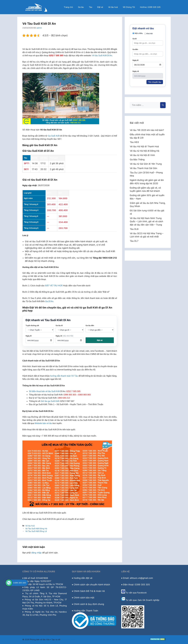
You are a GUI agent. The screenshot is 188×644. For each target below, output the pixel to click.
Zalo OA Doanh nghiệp (148, 600)
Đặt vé (100, 7)
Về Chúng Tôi (129, 7)
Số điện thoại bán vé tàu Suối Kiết (44, 391)
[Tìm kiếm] (163, 105)
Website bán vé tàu (43, 423)
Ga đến (135, 49)
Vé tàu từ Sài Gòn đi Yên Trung (146, 164)
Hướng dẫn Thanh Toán (86, 610)
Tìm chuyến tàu (154, 82)
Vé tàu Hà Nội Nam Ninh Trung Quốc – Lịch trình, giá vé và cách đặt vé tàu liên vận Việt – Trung (146, 221)
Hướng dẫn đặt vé (83, 578)
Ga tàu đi (59, 325)
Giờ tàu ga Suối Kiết (50, 401)
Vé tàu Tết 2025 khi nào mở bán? (147, 130)
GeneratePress (67, 639)
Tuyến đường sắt (32, 325)
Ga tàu (81, 7)
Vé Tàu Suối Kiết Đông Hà (36, 528)
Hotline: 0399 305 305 (150, 7)
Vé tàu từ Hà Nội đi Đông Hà (144, 151)
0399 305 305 (19, 583)
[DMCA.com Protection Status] (158, 640)
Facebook (142, 592)
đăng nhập (36, 552)
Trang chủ (68, 7)
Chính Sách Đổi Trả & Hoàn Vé (89, 591)
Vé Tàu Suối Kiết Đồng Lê (36, 531)
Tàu (90, 7)
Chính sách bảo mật (84, 597)
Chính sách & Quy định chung (89, 604)
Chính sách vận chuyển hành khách (92, 584)
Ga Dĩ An (49, 301)
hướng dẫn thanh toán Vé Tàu (64, 376)
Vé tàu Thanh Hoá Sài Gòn (143, 168)
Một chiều (139, 33)
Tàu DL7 (134, 241)
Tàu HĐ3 (134, 142)
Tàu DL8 (134, 229)
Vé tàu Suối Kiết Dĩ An (102, 55)
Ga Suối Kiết (54, 136)
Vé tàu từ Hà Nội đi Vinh (142, 155)
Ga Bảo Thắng (137, 159)
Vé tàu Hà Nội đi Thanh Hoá (144, 146)
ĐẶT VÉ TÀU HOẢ (54, 286)
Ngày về (64, 336)
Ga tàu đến (90, 325)
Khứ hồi (149, 33)
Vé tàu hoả (113, 7)
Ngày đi (28, 336)
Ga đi (134, 39)
